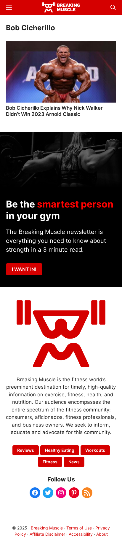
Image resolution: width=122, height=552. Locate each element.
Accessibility (81, 534)
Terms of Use (79, 527)
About (102, 534)
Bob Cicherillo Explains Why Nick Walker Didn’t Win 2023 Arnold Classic (54, 111)
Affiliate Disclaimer (47, 534)
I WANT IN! (24, 269)
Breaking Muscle (47, 527)
